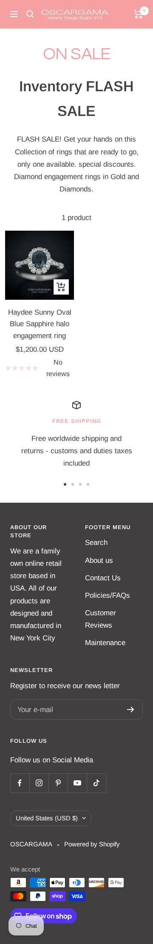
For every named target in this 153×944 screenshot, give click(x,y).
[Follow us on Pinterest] (58, 783)
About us (99, 560)
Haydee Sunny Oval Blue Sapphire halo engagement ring (39, 323)
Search (96, 543)
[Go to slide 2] (72, 484)
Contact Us (103, 578)
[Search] (30, 14)
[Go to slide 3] (80, 484)
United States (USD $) (47, 818)
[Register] (130, 709)
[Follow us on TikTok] (96, 783)
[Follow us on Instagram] (38, 783)
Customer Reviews (100, 619)
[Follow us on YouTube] (77, 783)
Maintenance (105, 643)
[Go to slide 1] (65, 484)
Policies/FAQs (107, 595)
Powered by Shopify (92, 844)
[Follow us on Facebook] (19, 783)
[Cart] (138, 14)
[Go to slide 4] (88, 484)
